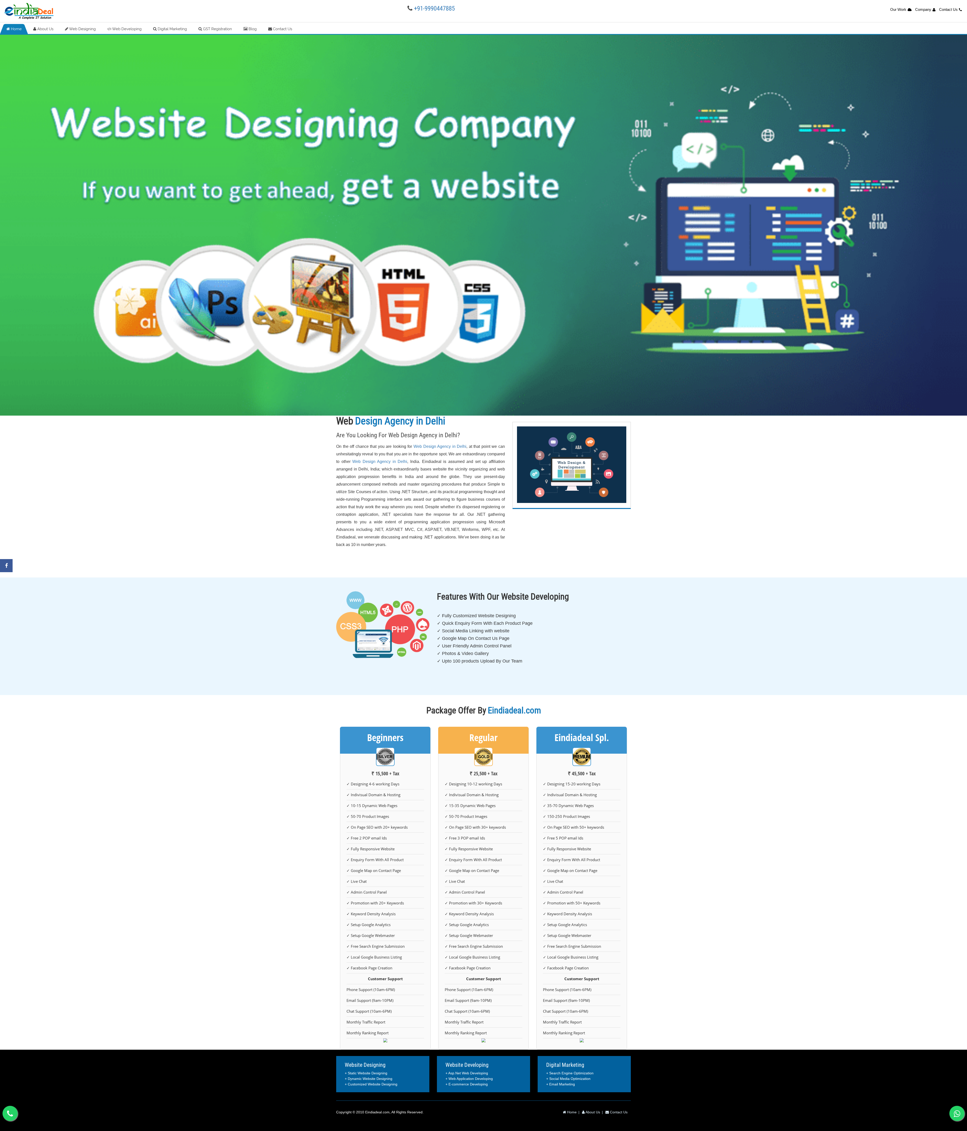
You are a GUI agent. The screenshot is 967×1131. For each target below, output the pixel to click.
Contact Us (948, 9)
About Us (44, 29)
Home (16, 29)
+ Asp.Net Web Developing (466, 1073)
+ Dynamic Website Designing (368, 1079)
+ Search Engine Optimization (570, 1073)
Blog (252, 29)
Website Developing (467, 1065)
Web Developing (126, 29)
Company (923, 9)
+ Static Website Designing (366, 1073)
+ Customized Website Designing (371, 1084)
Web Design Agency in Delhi (439, 446)
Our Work (898, 9)
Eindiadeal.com (377, 1112)
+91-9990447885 (434, 8)
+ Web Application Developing (469, 1079)
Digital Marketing (172, 29)
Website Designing (365, 1065)
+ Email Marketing (560, 1084)
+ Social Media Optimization (568, 1079)
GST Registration (217, 29)
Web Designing (82, 29)
